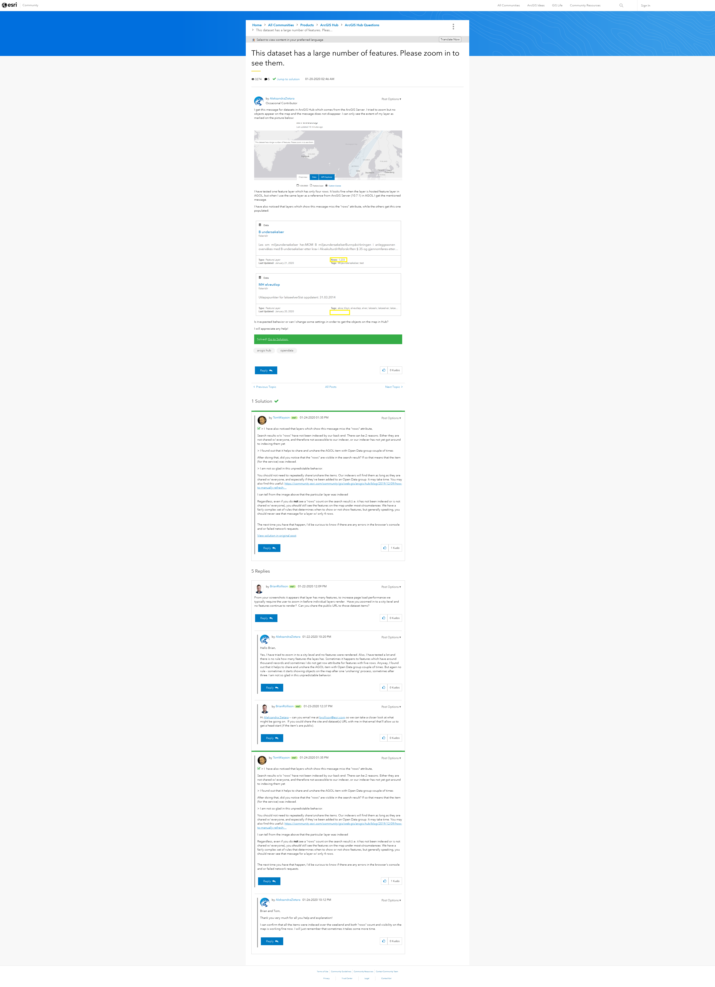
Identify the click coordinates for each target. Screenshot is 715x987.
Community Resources (585, 5)
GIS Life (557, 5)
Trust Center (347, 978)
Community (30, 5)
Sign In (645, 5)
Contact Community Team (387, 971)
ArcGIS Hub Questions (362, 25)
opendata (286, 350)
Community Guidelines (341, 971)
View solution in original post (276, 535)
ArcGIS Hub (329, 25)
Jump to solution (288, 79)
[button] (391, 99)
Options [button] (454, 26)
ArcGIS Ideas (536, 5)
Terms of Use (322, 971)
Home (257, 25)
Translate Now (450, 39)
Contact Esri (386, 978)
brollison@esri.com (332, 717)
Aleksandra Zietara (276, 717)
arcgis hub (264, 350)
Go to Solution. (278, 339)
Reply (264, 370)
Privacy (326, 978)
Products (307, 25)
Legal (367, 978)
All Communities (509, 5)
